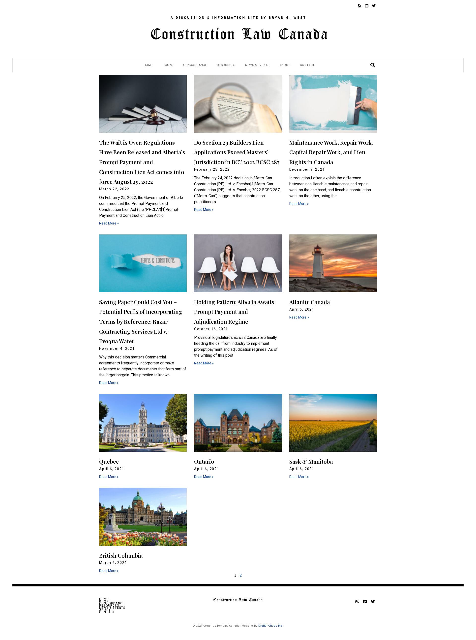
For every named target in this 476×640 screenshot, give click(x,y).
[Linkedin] (366, 5)
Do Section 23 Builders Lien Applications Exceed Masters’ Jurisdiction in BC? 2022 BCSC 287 (236, 152)
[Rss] (359, 5)
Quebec (109, 461)
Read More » (109, 223)
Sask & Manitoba (311, 461)
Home (148, 65)
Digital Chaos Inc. (271, 625)
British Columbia (121, 555)
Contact (307, 65)
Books (168, 65)
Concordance (195, 65)
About (284, 65)
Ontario (204, 461)
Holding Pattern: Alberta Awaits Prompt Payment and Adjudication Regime (234, 311)
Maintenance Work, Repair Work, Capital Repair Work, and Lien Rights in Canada (331, 152)
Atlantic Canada (309, 302)
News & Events (257, 65)
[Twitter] (373, 5)
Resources (226, 65)
